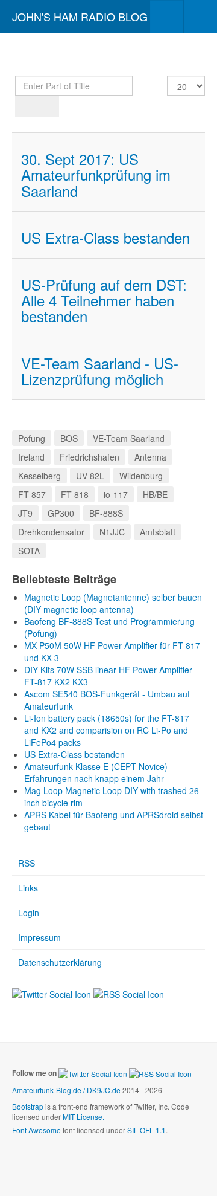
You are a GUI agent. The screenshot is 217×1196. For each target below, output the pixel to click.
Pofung (31, 438)
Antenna (150, 457)
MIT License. (83, 1116)
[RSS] (128, 992)
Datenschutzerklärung (60, 962)
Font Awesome (36, 1130)
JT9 (25, 513)
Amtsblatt (157, 532)
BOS (69, 438)
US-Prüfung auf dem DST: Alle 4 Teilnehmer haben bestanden (104, 300)
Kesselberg (39, 476)
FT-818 (75, 494)
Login (28, 913)
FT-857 (32, 494)
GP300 (61, 513)
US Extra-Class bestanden (105, 237)
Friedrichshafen (89, 457)
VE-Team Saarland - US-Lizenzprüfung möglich (99, 370)
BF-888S (106, 513)
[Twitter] (51, 992)
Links (28, 888)
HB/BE (155, 494)
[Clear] (48, 106)
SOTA (29, 551)
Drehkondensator (51, 532)
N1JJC (112, 532)
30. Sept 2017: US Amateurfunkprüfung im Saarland (96, 174)
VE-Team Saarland (129, 438)
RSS (26, 863)
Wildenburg (141, 476)
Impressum (39, 937)
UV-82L (90, 476)
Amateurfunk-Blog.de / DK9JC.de (66, 1090)
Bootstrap (27, 1106)
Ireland (31, 457)
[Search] (26, 106)
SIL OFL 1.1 (146, 1130)
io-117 (116, 494)
